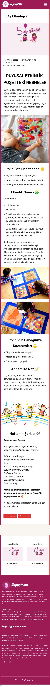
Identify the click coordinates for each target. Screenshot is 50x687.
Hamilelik (17, 638)
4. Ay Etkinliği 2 (12, 563)
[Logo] (12, 4)
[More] (34, 516)
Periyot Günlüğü (17, 640)
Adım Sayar (39, 638)
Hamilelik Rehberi (28, 638)
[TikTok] (10, 662)
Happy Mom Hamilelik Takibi (12, 635)
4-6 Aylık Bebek (10, 60)
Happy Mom (6, 640)
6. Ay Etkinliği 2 (37, 563)
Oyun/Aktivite (29, 60)
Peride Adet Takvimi (31, 635)
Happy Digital (30, 680)
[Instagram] (4, 662)
